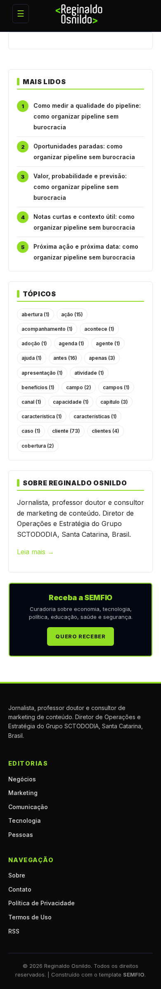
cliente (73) (66, 431)
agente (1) (108, 343)
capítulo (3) (114, 402)
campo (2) (78, 387)
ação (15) (72, 314)
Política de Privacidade (41, 903)
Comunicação (28, 806)
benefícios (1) (37, 387)
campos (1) (116, 387)
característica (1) (41, 416)
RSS (13, 931)
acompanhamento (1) (47, 329)
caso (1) (30, 431)
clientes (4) (105, 431)
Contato (19, 889)
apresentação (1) (42, 373)
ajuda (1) (31, 358)
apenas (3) (102, 358)
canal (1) (31, 402)
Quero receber (80, 636)
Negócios (22, 779)
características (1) (95, 416)
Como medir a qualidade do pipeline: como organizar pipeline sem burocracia (87, 116)
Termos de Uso (30, 917)
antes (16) (65, 358)
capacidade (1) (71, 402)
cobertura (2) (37, 446)
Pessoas (20, 834)
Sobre (16, 875)
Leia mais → (35, 552)
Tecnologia (24, 820)
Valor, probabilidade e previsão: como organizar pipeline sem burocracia (80, 186)
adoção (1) (34, 343)
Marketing (23, 792)
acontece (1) (99, 329)
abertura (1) (35, 314)
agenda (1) (71, 343)
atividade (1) (89, 373)
